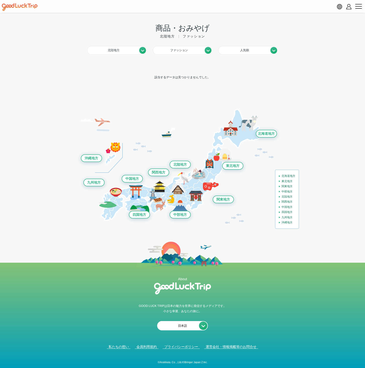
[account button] (348, 6)
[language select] (339, 6)
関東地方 (223, 199)
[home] (20, 7)
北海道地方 (266, 133)
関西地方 (158, 172)
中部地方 (180, 214)
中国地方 (132, 178)
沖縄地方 (91, 158)
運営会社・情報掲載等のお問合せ (231, 347)
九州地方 (94, 182)
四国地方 (139, 214)
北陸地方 (180, 164)
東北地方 (233, 166)
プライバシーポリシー (181, 347)
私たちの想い (119, 347)
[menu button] (358, 6)
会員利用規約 (146, 347)
